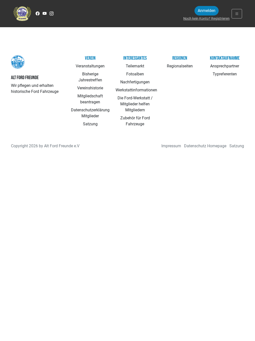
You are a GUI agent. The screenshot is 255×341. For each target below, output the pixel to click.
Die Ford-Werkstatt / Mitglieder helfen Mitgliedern (135, 104)
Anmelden (206, 10)
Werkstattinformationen (136, 90)
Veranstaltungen (90, 66)
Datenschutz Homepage (205, 146)
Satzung (90, 124)
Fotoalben (135, 74)
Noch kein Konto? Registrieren (206, 18)
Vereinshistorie (90, 88)
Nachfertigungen (135, 82)
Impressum (171, 146)
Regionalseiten (180, 66)
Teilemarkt (135, 66)
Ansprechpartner (224, 66)
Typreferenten (225, 74)
